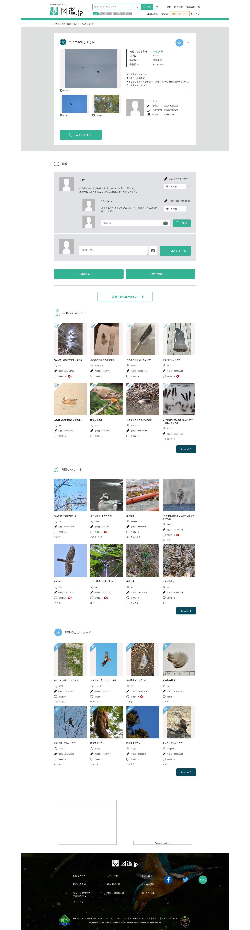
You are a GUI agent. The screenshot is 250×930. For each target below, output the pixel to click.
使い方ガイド (148, 875)
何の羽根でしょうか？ (136, 680)
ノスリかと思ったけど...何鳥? (104, 680)
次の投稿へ (157, 273)
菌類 (115, 14)
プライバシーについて (119, 918)
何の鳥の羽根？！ (171, 680)
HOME (56, 23)
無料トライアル (180, 13)
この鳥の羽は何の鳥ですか (102, 360)
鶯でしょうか (96, 420)
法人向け (178, 6)
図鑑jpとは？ (153, 13)
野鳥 (109, 14)
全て (95, 14)
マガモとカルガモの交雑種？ (139, 420)
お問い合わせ (103, 918)
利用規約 (76, 918)
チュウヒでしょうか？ (173, 743)
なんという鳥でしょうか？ (66, 680)
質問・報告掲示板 (69, 23)
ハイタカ (58, 581)
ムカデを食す (169, 581)
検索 (149, 6)
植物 (102, 14)
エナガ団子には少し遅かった (103, 581)
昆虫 (122, 14)
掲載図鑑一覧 (193, 6)
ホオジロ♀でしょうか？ (65, 743)
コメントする (83, 134)
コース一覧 (112, 875)
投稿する (85, 273)
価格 (169, 6)
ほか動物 (129, 14)
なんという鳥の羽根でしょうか (68, 360)
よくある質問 (148, 884)
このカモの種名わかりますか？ (68, 420)
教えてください (97, 743)
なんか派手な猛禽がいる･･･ (66, 515)
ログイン (195, 13)
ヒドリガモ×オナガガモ (101, 515)
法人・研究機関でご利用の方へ (81, 894)
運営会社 (155, 918)
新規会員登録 (79, 884)
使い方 (164, 13)
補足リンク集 (148, 892)
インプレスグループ (169, 918)
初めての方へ (79, 875)
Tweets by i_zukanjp (163, 843)
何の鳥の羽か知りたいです (138, 360)
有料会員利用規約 (89, 918)
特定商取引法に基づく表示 (140, 918)
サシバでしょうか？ (172, 360)
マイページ (78, 901)
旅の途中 (130, 515)
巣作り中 (130, 581)
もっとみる (186, 449)
